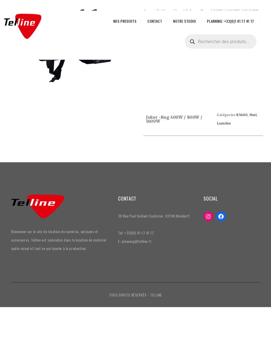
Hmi (253, 115)
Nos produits (125, 21)
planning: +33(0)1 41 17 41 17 (230, 21)
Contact (154, 21)
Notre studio (184, 21)
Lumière (224, 123)
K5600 (241, 115)
